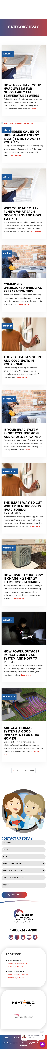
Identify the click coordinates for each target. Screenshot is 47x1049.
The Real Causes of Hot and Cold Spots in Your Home (23, 361)
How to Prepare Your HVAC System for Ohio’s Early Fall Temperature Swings (22, 91)
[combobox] (24, 863)
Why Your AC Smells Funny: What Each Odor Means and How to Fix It (22, 214)
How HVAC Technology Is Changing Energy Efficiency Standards (23, 579)
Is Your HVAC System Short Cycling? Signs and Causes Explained (22, 433)
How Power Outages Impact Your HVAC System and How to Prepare (21, 657)
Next (32, 770)
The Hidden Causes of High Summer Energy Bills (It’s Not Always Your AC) (22, 137)
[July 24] (24, 123)
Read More (36, 108)
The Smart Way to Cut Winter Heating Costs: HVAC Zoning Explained (23, 508)
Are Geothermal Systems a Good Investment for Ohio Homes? (21, 733)
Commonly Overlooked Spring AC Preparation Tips (23, 288)
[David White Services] (23, 916)
